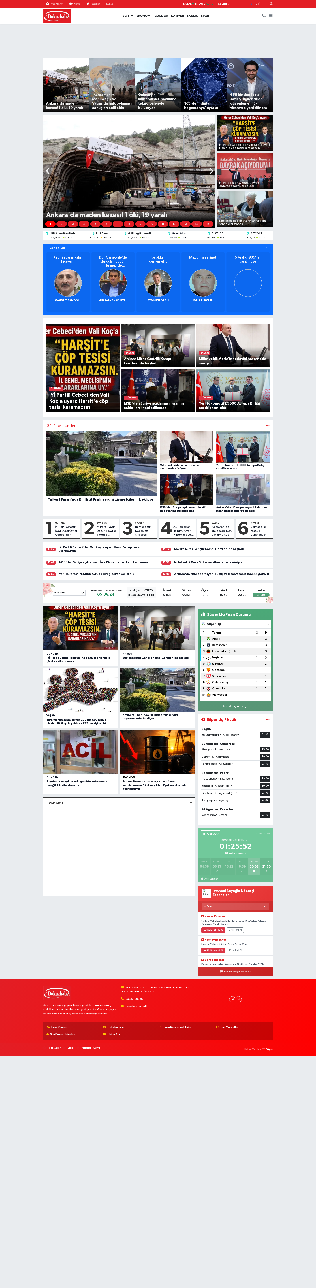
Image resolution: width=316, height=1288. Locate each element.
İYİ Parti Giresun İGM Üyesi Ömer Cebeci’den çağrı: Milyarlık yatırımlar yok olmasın (66, 531)
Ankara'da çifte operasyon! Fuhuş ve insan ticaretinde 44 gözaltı (221, 574)
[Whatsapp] (232, 999)
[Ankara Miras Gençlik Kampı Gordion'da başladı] (158, 345)
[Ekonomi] (190, 803)
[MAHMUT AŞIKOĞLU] (203, 282)
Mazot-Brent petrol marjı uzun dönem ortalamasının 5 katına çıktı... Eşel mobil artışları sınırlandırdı (155, 785)
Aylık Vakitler (211, 879)
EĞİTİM (128, 15)
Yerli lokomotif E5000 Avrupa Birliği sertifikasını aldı (97, 574)
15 (208, 224)
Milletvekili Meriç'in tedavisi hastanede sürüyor (208, 562)
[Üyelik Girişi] (270, 4)
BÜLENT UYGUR (68, 300)
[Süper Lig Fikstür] (268, 719)
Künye (110, 3)
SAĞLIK (192, 15)
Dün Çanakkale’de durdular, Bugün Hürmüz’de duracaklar (248, 261)
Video (76, 3)
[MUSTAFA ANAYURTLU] (248, 282)
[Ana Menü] (271, 16)
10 (151, 224)
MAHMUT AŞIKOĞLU (203, 300)
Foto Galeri (56, 3)
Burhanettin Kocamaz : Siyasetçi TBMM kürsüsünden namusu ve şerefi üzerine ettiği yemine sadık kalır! (144, 531)
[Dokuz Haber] (57, 16)
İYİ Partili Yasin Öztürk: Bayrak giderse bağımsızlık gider (106, 531)
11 (163, 224)
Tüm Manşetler (229, 1027)
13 (185, 224)
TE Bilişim (267, 1049)
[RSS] (239, 999)
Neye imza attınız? (158, 257)
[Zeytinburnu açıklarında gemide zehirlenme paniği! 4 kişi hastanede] (80, 752)
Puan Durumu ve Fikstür (177, 1027)
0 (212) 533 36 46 (214, 950)
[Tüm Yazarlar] (268, 248)
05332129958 (134, 998)
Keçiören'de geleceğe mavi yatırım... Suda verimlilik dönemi (222, 531)
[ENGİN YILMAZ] (158, 282)
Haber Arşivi (115, 1034)
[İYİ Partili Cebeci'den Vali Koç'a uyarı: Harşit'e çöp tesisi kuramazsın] (83, 368)
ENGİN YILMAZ (158, 300)
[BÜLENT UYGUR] (68, 282)
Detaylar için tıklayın (235, 706)
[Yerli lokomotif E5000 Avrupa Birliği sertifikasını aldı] (233, 390)
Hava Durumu (59, 1027)
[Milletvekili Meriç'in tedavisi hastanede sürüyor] (233, 345)
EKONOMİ (143, 15)
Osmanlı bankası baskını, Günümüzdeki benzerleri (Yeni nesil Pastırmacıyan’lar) (113, 261)
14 (196, 224)
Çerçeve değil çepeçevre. (68, 259)
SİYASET (139, 523)
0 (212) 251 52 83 (214, 930)
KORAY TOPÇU (113, 300)
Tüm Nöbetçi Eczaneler (237, 971)
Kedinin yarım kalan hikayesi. (203, 259)
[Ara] (264, 16)
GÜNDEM (161, 15)
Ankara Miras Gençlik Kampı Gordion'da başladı (209, 549)
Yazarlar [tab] (57, 248)
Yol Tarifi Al (236, 930)
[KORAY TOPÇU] (113, 282)
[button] (48, 171)
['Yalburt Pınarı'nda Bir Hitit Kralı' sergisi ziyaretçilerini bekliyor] (157, 690)
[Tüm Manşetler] (268, 425)
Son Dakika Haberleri (62, 1034)
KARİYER (177, 15)
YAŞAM (215, 523)
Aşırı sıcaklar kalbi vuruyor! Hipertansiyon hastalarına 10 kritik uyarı (183, 531)
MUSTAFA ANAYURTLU (248, 300)
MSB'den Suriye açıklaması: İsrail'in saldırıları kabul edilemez (103, 562)
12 (174, 224)
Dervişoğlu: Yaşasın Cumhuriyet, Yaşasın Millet (259, 531)
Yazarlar (95, 3)
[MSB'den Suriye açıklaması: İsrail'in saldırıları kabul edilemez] (158, 390)
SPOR (205, 15)
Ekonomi (129, 777)
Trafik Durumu (115, 1027)
